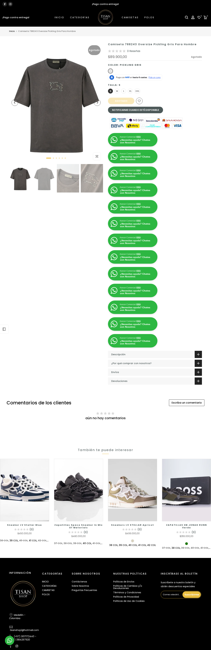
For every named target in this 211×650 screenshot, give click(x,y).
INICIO (59, 17)
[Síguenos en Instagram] (10, 4)
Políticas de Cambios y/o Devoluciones (127, 604)
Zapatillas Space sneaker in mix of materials (78, 543)
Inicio (12, 31)
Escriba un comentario (187, 419)
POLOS (149, 17)
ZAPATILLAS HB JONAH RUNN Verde (186, 543)
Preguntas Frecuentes (84, 607)
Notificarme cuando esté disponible (135, 110)
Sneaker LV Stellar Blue (24, 541)
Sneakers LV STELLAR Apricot (132, 541)
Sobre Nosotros (80, 602)
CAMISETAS (130, 17)
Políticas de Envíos (123, 598)
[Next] (97, 102)
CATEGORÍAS (80, 17)
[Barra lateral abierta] (4, 329)
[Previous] (15, 102)
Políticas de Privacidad (126, 613)
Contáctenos (79, 598)
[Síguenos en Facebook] (4, 4)
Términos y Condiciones (127, 609)
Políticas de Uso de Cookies (129, 617)
